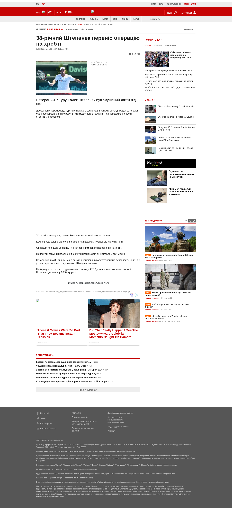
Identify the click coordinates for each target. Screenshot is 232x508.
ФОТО (161, 4)
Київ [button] (38, 12)
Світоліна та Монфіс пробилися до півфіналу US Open (181, 55)
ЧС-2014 (110, 24)
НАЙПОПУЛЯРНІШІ (174, 4)
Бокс (64, 24)
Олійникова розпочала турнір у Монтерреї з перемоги (68, 377)
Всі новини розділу (44, 24)
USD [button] (57, 12)
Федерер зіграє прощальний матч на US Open (64, 366)
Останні (148, 45)
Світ (115, 19)
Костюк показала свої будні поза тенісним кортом (67, 362)
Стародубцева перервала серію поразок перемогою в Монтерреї (74, 381)
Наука (136, 19)
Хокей (97, 24)
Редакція (111, 431)
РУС (37, 4)
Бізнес (125, 19)
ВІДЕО (153, 4)
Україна (94, 19)
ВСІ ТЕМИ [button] (188, 29)
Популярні (158, 45)
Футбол (57, 24)
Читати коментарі (88, 389)
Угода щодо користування (119, 427)
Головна (80, 19)
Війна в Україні (87, 29)
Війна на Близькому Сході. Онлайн (176, 106)
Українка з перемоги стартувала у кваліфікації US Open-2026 (72, 369)
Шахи (103, 24)
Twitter (43, 418)
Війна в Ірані (70, 29)
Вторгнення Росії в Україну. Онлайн (176, 117)
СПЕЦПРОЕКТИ (190, 4)
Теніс (80, 24)
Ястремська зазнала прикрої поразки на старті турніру (68, 373)
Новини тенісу (152, 39)
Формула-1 (88, 24)
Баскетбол (72, 24)
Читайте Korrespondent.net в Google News (88, 283)
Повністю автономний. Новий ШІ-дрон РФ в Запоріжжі (175, 138)
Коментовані (170, 45)
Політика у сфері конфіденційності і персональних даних (116, 419)
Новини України (151, 260)
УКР (43, 4)
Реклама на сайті (80, 417)
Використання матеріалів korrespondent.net (84, 422)
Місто (105, 19)
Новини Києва (72, 29)
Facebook (44, 413)
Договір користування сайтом (120, 413)
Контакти (76, 413)
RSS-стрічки (46, 423)
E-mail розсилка (48, 428)
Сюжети (149, 99)
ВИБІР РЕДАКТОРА (153, 220)
